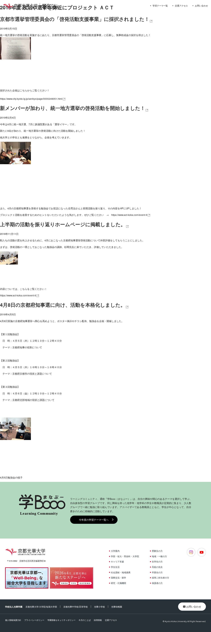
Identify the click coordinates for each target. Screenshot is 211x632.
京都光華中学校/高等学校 (75, 607)
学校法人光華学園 (13, 607)
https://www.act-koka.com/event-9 (129, 214)
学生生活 (115, 566)
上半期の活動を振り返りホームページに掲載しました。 (63, 224)
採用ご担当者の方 (160, 577)
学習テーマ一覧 (160, 5)
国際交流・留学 (118, 577)
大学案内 (115, 550)
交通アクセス (181, 5)
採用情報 (98, 620)
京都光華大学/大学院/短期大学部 (41, 607)
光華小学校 (99, 607)
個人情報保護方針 (13, 620)
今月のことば (85, 620)
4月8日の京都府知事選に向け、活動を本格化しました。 (62, 304)
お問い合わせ (201, 5)
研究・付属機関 (118, 583)
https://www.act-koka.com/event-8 (18, 295)
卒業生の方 (157, 572)
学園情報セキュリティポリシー (61, 620)
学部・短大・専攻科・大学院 (125, 556)
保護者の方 (157, 583)
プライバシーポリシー (34, 620)
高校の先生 (157, 566)
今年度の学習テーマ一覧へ (94, 519)
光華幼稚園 (116, 607)
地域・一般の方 (159, 556)
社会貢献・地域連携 (120, 572)
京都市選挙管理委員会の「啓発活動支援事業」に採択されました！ (74, 18)
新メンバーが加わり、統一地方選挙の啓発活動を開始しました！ (72, 108)
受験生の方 (157, 550)
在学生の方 (157, 561)
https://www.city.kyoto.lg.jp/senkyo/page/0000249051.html (31, 98)
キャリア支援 (117, 561)
